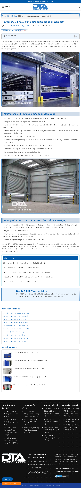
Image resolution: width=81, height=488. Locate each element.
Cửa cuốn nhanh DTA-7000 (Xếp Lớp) (15, 335)
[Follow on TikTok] (36, 472)
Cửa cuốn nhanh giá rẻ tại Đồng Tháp (25, 352)
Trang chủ (5, 16)
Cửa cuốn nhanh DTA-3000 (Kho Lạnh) (15, 319)
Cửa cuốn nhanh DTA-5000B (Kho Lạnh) (16, 329)
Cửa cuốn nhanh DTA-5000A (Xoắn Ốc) (15, 325)
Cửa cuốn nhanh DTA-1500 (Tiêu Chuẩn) (16, 313)
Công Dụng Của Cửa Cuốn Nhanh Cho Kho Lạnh (20, 281)
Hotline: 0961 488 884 (11, 484)
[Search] (79, 7)
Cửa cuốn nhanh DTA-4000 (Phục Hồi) (15, 322)
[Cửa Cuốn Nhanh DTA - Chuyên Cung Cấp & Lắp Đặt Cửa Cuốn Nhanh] (40, 6)
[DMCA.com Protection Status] (62, 476)
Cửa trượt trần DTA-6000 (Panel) (13, 332)
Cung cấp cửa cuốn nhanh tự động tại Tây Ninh (29, 369)
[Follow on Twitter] (39, 472)
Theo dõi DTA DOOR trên (10, 30)
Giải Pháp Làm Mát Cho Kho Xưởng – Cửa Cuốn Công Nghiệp (25, 263)
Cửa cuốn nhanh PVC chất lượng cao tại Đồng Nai (30, 360)
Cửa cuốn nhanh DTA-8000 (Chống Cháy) (16, 338)
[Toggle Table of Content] (75, 36)
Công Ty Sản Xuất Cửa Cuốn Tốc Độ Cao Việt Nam (21, 268)
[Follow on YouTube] (46, 472)
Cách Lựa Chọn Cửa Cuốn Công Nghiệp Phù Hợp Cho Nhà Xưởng (26, 272)
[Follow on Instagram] (33, 472)
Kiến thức (14, 16)
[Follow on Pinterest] (43, 472)
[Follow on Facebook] (29, 472)
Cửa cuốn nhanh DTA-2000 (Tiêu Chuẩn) (16, 316)
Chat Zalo (7, 479)
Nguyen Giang (26, 26)
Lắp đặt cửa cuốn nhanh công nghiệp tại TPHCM (29, 377)
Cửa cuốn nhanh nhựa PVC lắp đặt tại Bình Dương (29, 385)
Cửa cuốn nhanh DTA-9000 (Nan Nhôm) (16, 341)
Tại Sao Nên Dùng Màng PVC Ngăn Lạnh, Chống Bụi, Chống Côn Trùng (28, 277)
